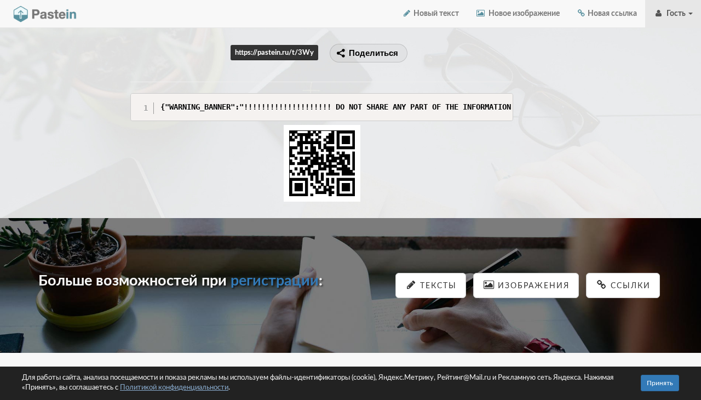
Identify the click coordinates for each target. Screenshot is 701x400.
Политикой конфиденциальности (174, 387)
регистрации (275, 280)
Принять (660, 383)
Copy (502, 101)
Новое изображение (522, 14)
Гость (675, 14)
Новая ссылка (611, 14)
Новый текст (435, 14)
